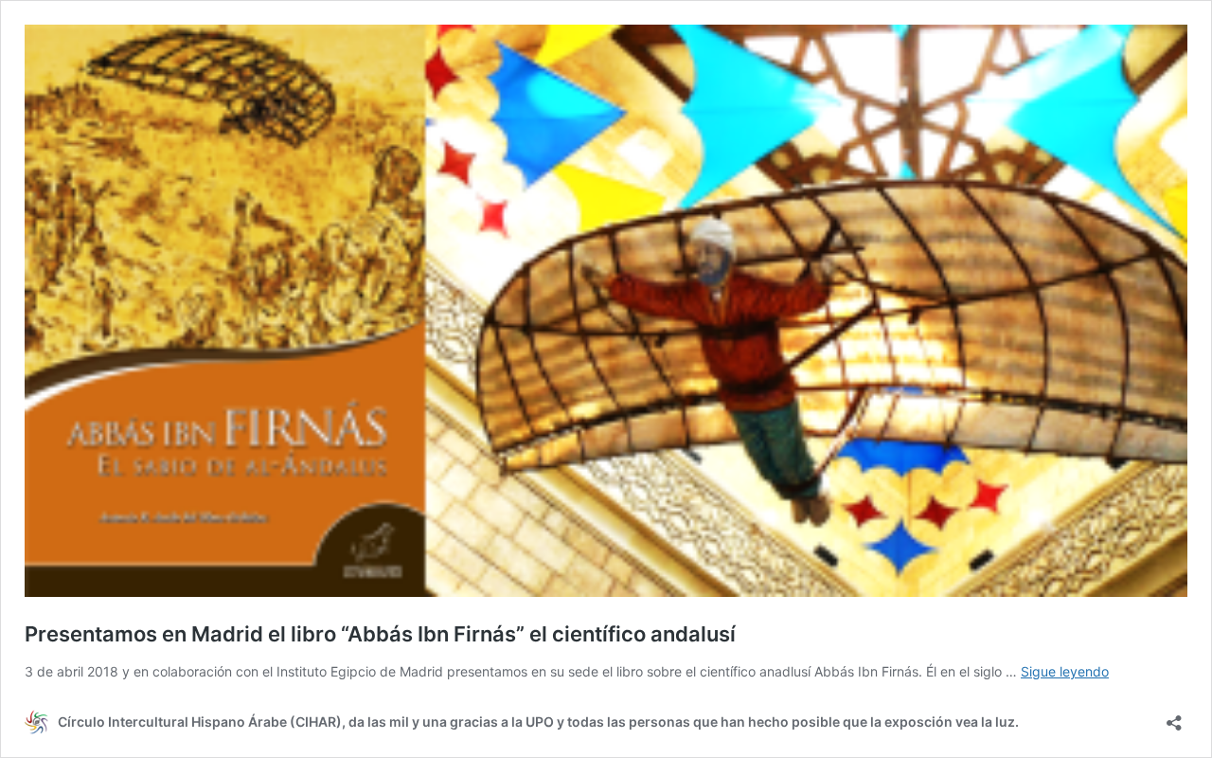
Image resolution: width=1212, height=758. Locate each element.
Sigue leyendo (1065, 671)
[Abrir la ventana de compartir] (1174, 716)
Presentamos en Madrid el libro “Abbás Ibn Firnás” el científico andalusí (380, 634)
